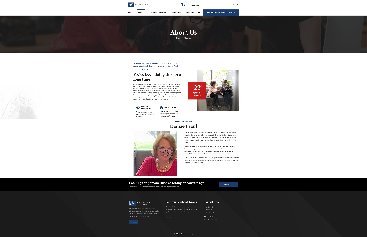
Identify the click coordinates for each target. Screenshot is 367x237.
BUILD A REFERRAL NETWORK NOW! (220, 12)
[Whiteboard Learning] (138, 4)
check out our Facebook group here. (183, 212)
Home (178, 38)
